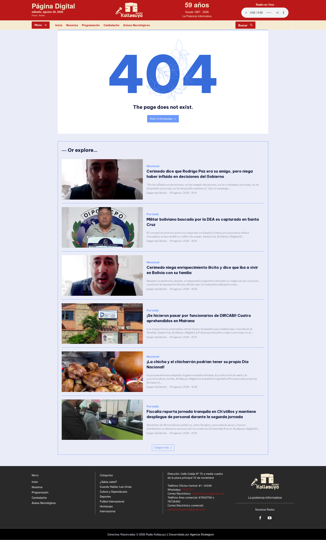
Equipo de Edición (157, 192)
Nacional (153, 166)
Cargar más (161, 447)
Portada (153, 214)
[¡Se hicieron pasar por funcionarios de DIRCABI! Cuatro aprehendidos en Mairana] (102, 323)
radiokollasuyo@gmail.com (208, 493)
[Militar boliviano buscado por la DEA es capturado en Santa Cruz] (102, 227)
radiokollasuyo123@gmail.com (186, 509)
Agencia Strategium (202, 534)
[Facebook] (260, 518)
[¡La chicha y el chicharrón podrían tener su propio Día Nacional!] (102, 371)
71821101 (188, 489)
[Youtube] (269, 518)
